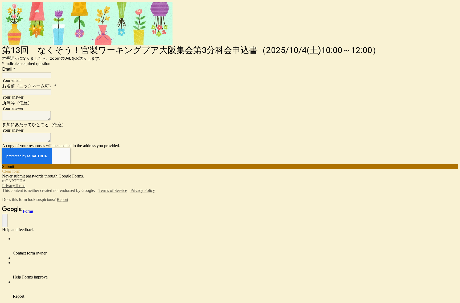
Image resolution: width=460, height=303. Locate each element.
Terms (20, 185)
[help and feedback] (4, 220)
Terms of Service (112, 190)
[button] (230, 166)
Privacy (8, 185)
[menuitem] (235, 246)
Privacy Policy (142, 190)
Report (62, 199)
